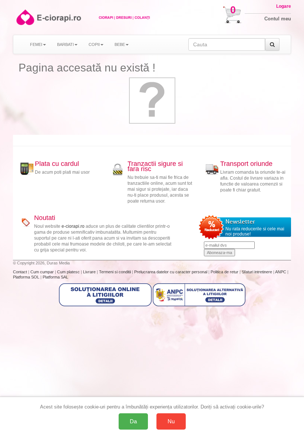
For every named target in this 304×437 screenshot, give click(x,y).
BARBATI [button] (65, 44)
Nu (171, 421)
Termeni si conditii (115, 272)
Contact (20, 272)
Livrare (90, 272)
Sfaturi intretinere (257, 272)
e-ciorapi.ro (73, 226)
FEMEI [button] (36, 44)
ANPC (280, 272)
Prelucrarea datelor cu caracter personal (171, 272)
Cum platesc (69, 272)
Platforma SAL (55, 277)
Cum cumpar (42, 272)
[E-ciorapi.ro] (24, 17)
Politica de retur (225, 272)
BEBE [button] (120, 44)
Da (133, 421)
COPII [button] (94, 44)
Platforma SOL (26, 277)
